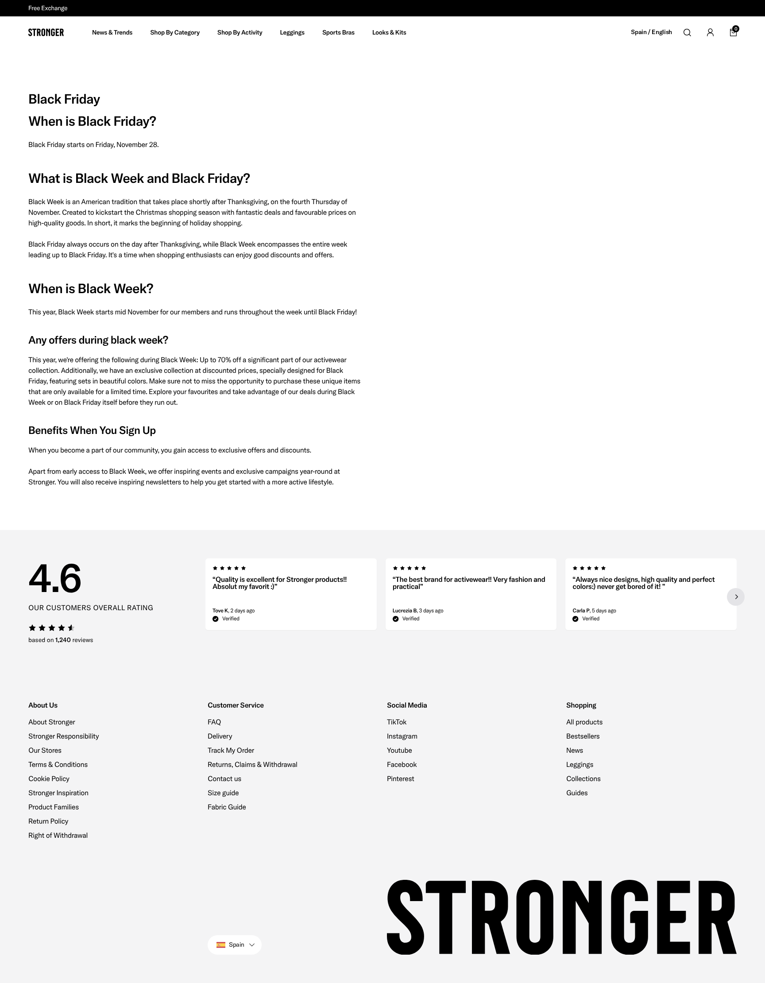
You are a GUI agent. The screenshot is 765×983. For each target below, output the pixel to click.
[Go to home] (46, 32)
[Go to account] (710, 32)
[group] (291, 596)
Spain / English (651, 32)
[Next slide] (736, 597)
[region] (471, 596)
